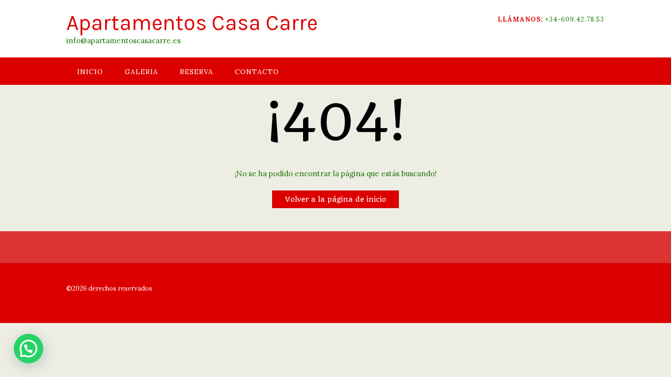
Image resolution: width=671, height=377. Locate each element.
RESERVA (196, 71)
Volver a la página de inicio (335, 199)
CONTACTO (257, 71)
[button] (28, 348)
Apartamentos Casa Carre (192, 22)
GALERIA (141, 71)
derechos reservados (119, 288)
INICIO (90, 71)
